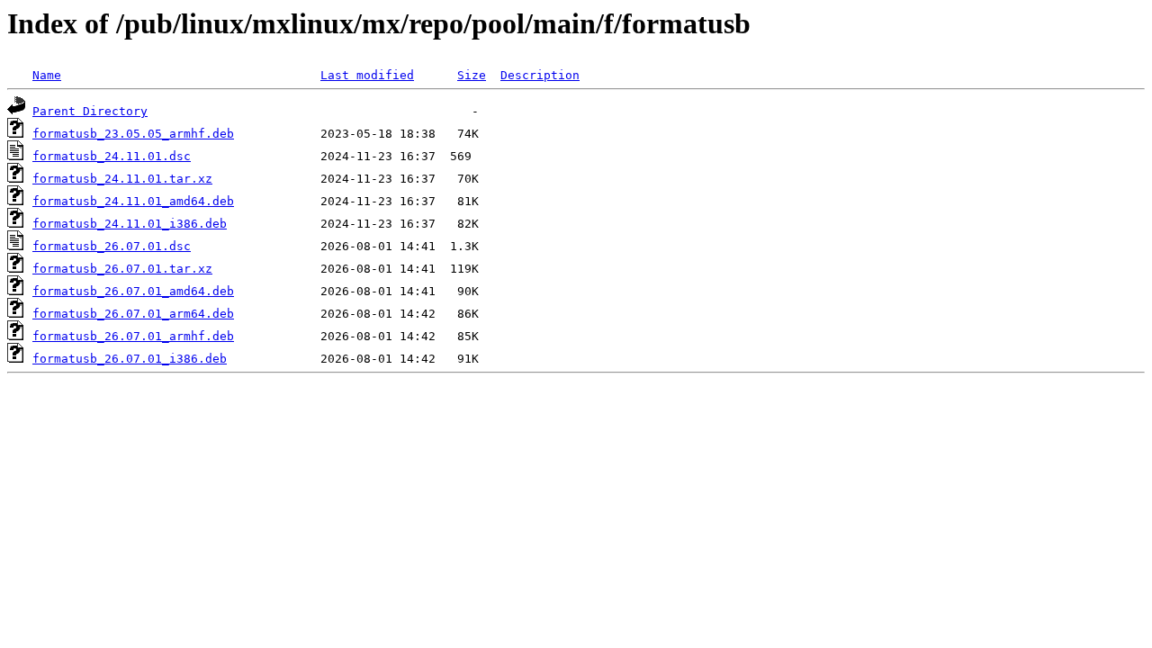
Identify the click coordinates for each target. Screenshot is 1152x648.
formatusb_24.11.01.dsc (111, 156)
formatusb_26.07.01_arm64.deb (133, 313)
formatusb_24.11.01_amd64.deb (133, 201)
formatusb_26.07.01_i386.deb (129, 358)
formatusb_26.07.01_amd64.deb (133, 291)
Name (46, 75)
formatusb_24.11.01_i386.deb (129, 223)
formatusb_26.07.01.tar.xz (122, 268)
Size (471, 75)
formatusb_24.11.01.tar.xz (122, 178)
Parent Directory (90, 111)
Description (540, 75)
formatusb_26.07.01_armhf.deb (133, 336)
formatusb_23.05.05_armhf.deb (133, 133)
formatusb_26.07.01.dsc (111, 246)
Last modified (367, 75)
